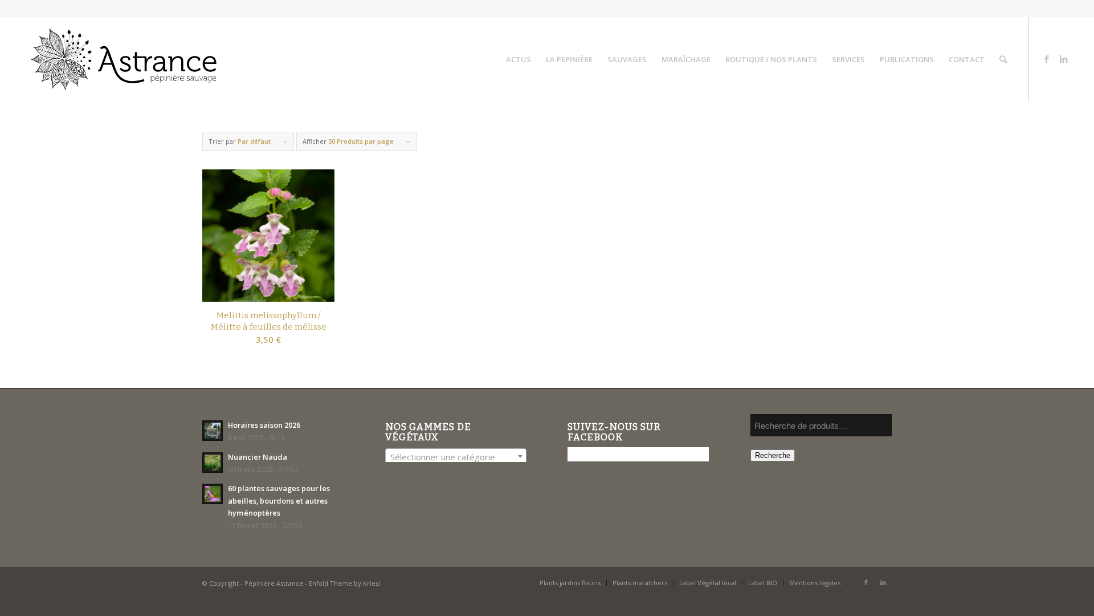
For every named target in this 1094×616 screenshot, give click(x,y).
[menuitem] (518, 59)
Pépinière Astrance (273, 583)
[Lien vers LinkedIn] (1063, 58)
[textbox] (456, 457)
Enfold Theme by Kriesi (344, 583)
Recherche (772, 455)
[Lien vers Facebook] (1046, 58)
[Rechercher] (1003, 59)
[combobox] (455, 456)
